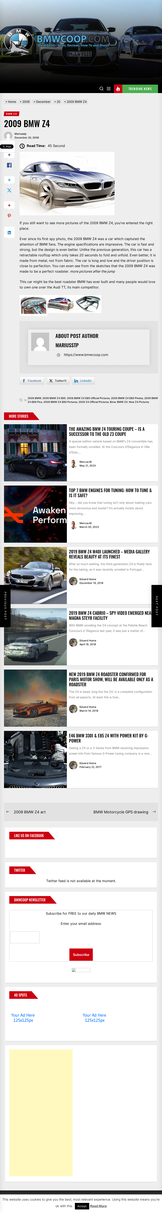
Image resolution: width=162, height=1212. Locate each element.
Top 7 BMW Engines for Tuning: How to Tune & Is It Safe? (110, 492)
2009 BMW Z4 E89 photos (127, 398)
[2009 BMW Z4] (67, 154)
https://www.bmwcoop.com (86, 355)
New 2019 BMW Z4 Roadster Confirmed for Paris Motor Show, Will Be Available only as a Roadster (111, 679)
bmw (113, 402)
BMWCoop (22, 846)
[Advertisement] (41, 1112)
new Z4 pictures (139, 402)
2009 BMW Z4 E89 (54, 398)
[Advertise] (23, 1007)
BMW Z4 (122, 402)
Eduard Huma (88, 579)
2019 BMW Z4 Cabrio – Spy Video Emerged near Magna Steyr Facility (111, 615)
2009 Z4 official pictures (93, 402)
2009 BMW (34, 398)
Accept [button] (82, 1206)
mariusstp (20, 133)
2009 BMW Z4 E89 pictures (60, 402)
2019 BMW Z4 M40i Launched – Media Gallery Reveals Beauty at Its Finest (109, 554)
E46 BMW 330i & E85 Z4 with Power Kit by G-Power (108, 738)
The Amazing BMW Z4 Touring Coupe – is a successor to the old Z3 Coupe (106, 431)
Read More (98, 1206)
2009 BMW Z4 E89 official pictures (88, 398)
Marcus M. (86, 461)
